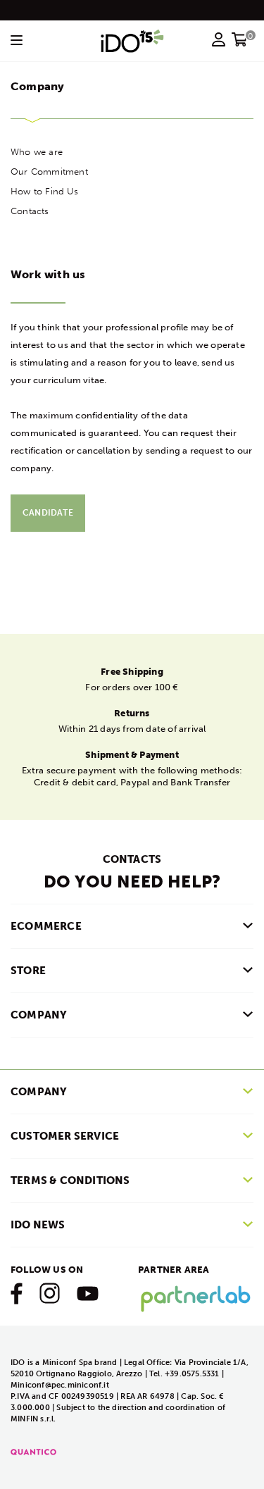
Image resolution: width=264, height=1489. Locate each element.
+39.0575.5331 (193, 1373)
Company (39, 1091)
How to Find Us (44, 191)
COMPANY (39, 1015)
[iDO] (132, 41)
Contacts (30, 211)
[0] (240, 44)
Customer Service (65, 1136)
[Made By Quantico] (33, 1451)
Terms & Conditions (70, 1180)
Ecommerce (46, 926)
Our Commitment (49, 171)
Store (28, 970)
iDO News (38, 1225)
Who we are (37, 152)
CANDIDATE (48, 513)
